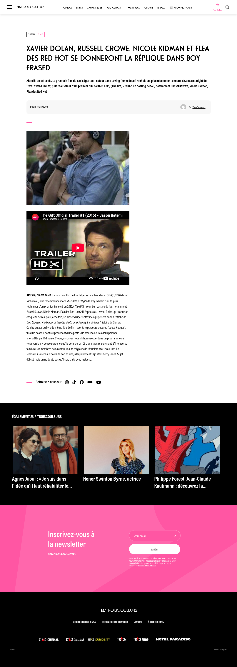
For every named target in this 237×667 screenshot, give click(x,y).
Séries (79, 7)
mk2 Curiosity (115, 7)
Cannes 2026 (94, 7)
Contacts (138, 622)
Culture (148, 7)
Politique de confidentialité (115, 622)
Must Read (134, 7)
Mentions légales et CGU (84, 622)
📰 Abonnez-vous (181, 7)
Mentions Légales (220, 650)
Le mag (161, 7)
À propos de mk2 (156, 622)
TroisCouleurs (199, 107)
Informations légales (147, 566)
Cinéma (67, 7)
